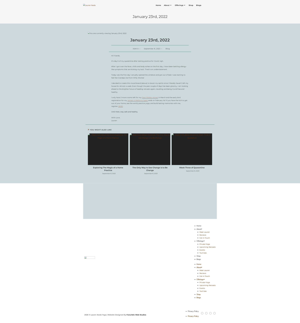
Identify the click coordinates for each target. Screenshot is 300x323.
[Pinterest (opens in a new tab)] (210, 5)
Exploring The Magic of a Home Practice (108, 169)
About (199, 229)
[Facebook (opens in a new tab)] (207, 5)
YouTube (202, 253)
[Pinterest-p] (214, 313)
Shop (199, 256)
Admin (136, 49)
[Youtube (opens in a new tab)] (216, 5)
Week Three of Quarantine (192, 168)
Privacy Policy (193, 311)
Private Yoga (204, 244)
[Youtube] (210, 313)
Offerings (200, 241)
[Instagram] (202, 313)
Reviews (202, 235)
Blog (168, 49)
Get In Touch (204, 238)
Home (199, 226)
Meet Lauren (204, 232)
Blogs (199, 259)
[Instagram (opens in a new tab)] (213, 5)
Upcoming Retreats (207, 247)
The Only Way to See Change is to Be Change (150, 169)
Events (202, 250)
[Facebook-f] (206, 313)
